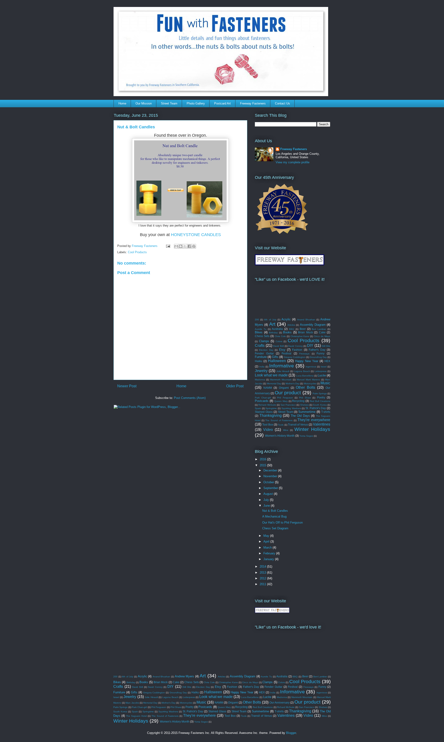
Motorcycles (310, 383)
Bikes (258, 332)
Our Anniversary (279, 702)
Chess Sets (262, 336)
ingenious (311, 366)
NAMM (267, 387)
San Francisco (288, 405)
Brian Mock (305, 332)
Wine (285, 430)
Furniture (261, 357)
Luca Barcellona (305, 375)
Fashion (297, 349)
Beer (303, 328)
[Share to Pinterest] (193, 246)
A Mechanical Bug (274, 516)
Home (122, 103)
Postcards (261, 401)
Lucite (322, 375)
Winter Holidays (312, 429)
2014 (263, 566)
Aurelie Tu (260, 329)
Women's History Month (280, 435)
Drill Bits (326, 346)
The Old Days (300, 415)
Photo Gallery (196, 103)
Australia (277, 328)
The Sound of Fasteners (279, 420)
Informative (281, 365)
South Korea (320, 405)
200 (257, 319)
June (267, 505)
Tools (281, 424)
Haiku (258, 361)
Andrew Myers (184, 676)
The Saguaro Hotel (136, 716)
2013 (263, 572)
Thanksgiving (270, 415)
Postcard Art (222, 103)
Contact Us (282, 103)
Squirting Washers (291, 408)
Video (268, 430)
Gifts (275, 357)
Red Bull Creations (320, 401)
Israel (324, 366)
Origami (284, 387)
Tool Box (267, 424)
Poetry (321, 397)
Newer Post (126, 386)
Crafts (260, 345)
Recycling (298, 400)
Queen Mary (281, 401)
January (269, 559)
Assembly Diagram (313, 324)
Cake (322, 332)
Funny (320, 353)
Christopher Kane (299, 336)
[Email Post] (167, 246)
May (266, 535)
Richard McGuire (267, 405)
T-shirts (325, 411)
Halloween (277, 361)
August (268, 494)
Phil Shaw (305, 397)
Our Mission (144, 103)
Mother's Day (292, 383)
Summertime (306, 412)
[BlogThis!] (180, 246)
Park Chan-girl (263, 397)
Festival (286, 353)
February (269, 553)
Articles (291, 325)
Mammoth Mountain (281, 379)
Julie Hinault (283, 371)
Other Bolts (305, 387)
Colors (279, 341)
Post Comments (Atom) (190, 398)
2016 (263, 459)
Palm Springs (320, 393)
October (269, 482)
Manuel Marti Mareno (308, 379)
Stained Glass (264, 411)
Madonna (260, 379)
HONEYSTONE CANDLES (196, 234)
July (266, 500)
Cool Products (137, 252)
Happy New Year (306, 361)
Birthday (273, 332)
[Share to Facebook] (189, 246)
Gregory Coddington (294, 357)
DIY (310, 345)
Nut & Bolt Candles (275, 510)
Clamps (264, 341)
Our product (288, 392)
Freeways (304, 353)
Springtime (271, 408)
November (270, 476)
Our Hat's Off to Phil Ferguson (282, 522)
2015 (263, 465)
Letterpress (320, 371)
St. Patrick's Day (315, 408)
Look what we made (271, 375)
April (266, 541)
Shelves (304, 405)
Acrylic (286, 319)
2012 (263, 578)
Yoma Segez (306, 436)
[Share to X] (185, 246)
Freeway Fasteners (253, 103)
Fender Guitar (264, 353)
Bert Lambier (319, 329)
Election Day (266, 350)
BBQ (291, 329)
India (262, 366)
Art (272, 324)
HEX (327, 361)
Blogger (291, 733)
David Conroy (295, 346)
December (270, 470)
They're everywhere (313, 420)
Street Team (169, 103)
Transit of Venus (298, 424)
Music (325, 383)
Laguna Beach (302, 371)
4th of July (270, 319)
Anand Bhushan (306, 319)
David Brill (278, 346)
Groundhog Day (318, 357)
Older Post (235, 386)
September (271, 488)
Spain (258, 408)
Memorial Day (274, 383)
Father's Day (317, 349)
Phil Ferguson (285, 397)
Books (287, 332)
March (268, 547)
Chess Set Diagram (275, 528)
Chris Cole (280, 336)
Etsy (282, 349)
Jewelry (261, 371)
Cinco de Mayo (322, 336)
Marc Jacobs (132, 702)
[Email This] (176, 246)
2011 (263, 584)
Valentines (321, 424)
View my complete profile (292, 162)
